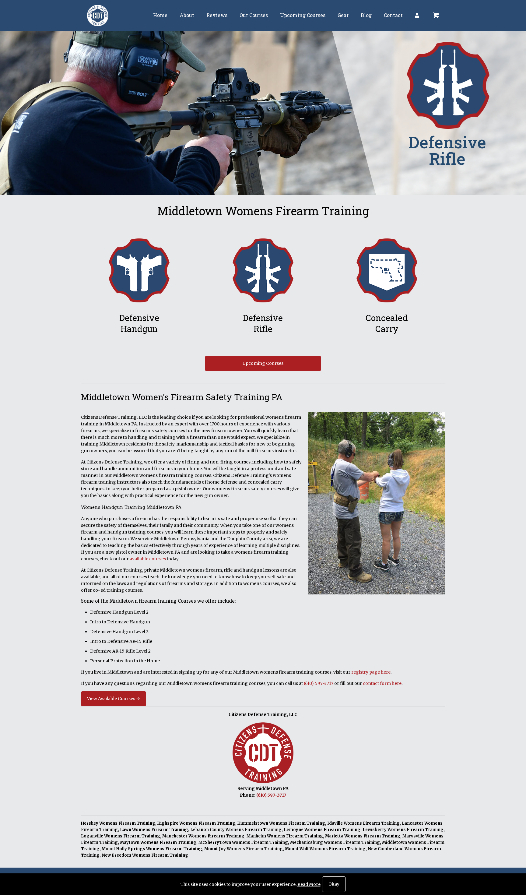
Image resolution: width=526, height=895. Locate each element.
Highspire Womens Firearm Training (196, 823)
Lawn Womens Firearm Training (154, 829)
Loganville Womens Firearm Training (120, 836)
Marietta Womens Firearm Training (362, 836)
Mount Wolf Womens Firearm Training (325, 848)
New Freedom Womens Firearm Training (145, 855)
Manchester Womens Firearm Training (203, 836)
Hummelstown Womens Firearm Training (281, 823)
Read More (309, 884)
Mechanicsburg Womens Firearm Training (335, 842)
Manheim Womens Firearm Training (285, 836)
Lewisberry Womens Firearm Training (403, 829)
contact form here (382, 683)
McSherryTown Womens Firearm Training (243, 842)
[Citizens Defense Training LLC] (97, 15)
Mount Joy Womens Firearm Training (243, 848)
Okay (333, 884)
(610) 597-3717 (318, 683)
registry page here (371, 672)
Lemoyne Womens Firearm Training (322, 829)
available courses (148, 559)
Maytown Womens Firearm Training (158, 842)
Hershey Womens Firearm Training (118, 823)
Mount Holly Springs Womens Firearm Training (152, 848)
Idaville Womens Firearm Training (363, 823)
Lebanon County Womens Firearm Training (236, 829)
